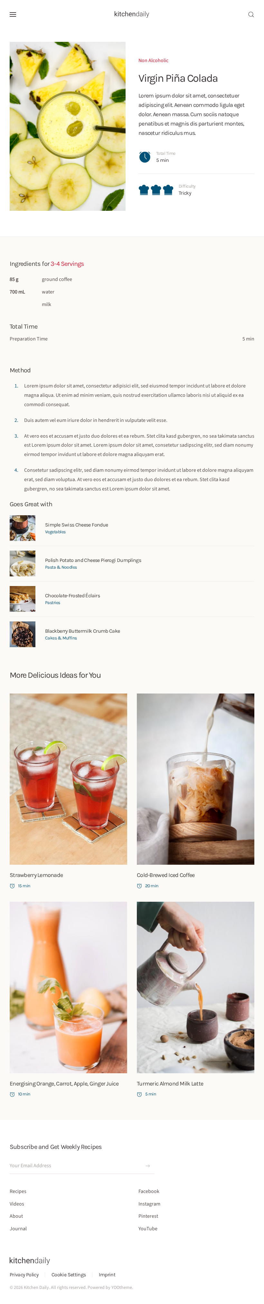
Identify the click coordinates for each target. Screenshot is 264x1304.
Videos (17, 1203)
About (16, 1216)
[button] (13, 14)
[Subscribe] (148, 1166)
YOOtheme (121, 1287)
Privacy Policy (24, 1274)
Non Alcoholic (153, 60)
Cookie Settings (69, 1274)
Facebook (148, 1191)
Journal (18, 1228)
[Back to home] (132, 14)
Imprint (107, 1274)
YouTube (147, 1228)
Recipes (18, 1191)
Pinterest (148, 1216)
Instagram (149, 1203)
